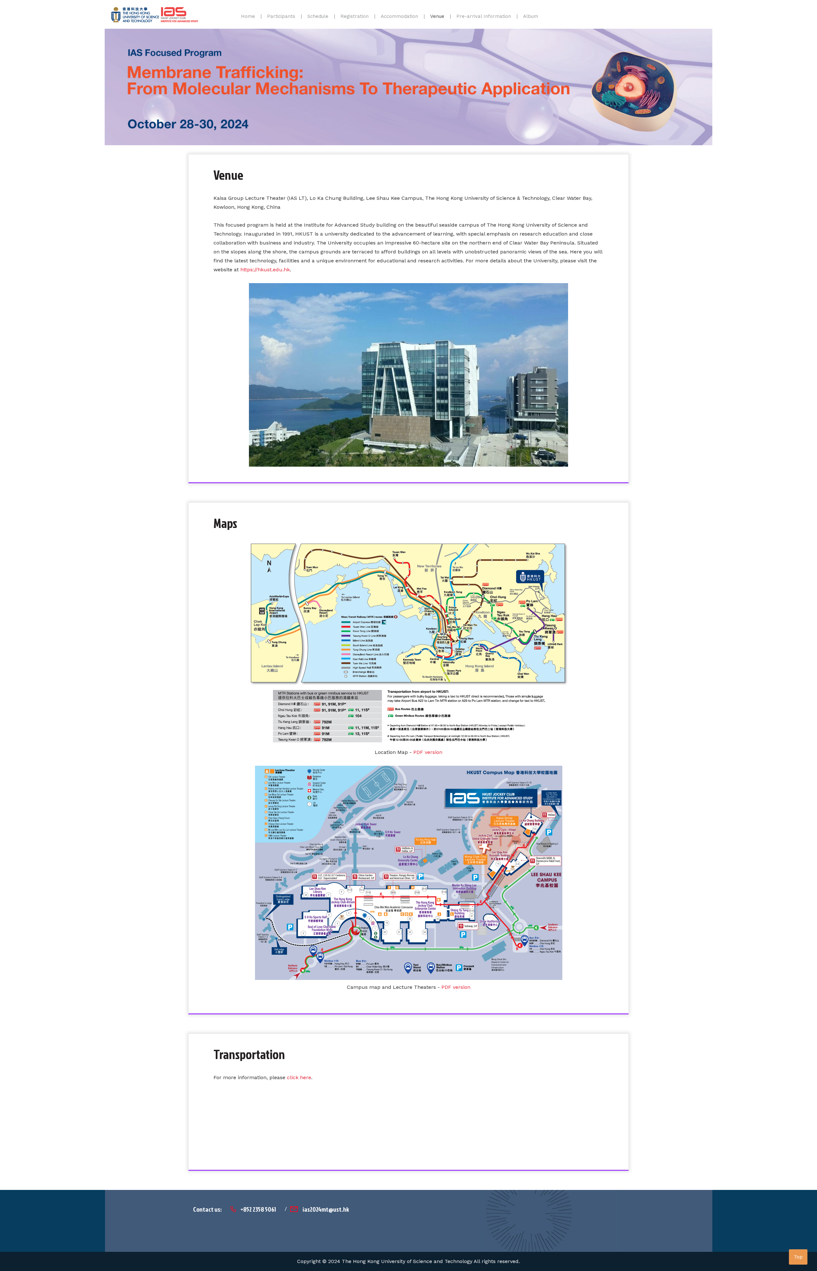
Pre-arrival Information (483, 16)
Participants (281, 16)
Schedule (317, 16)
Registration (355, 16)
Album (530, 16)
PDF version (427, 752)
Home (248, 16)
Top (798, 1257)
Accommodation (399, 16)
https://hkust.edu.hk (265, 270)
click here (299, 1077)
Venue (437, 16)
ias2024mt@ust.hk (326, 1209)
